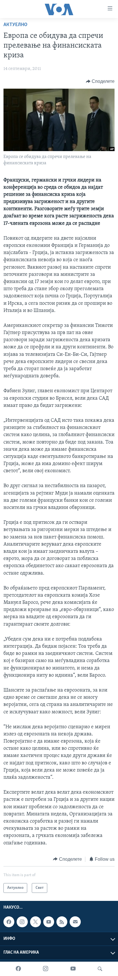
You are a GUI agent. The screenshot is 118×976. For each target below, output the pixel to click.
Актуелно (15, 25)
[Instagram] (45, 969)
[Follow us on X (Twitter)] (35, 921)
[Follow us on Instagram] (22, 921)
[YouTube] (73, 969)
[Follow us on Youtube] (48, 921)
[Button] (100, 81)
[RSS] (61, 921)
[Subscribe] (75, 921)
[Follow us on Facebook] (8, 921)
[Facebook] (18, 969)
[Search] (100, 969)
